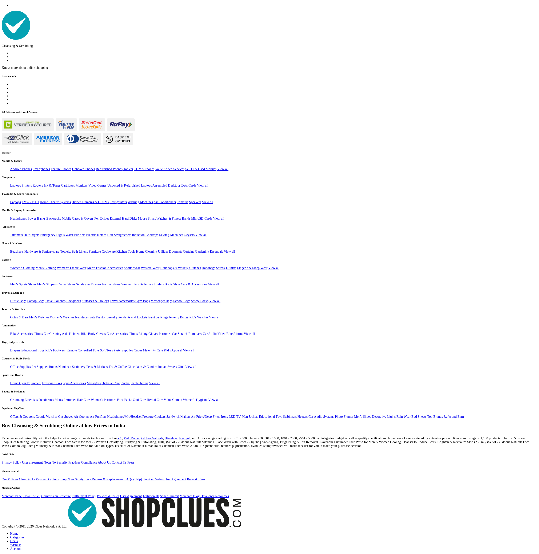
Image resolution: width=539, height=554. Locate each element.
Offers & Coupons (22, 416)
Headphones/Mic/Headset (124, 416)
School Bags (181, 301)
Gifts (181, 366)
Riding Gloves (148, 333)
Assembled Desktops (166, 185)
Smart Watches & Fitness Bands (169, 218)
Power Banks (36, 218)
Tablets (128, 169)
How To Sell (31, 496)
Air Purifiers (98, 416)
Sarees (220, 268)
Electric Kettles (96, 235)
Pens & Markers (97, 366)
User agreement (32, 462)
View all (222, 169)
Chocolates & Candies (142, 366)
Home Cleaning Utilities (152, 251)
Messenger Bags (161, 301)
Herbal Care (155, 400)
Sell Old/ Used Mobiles (200, 169)
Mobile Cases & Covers (77, 218)
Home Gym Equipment (25, 383)
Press (130, 462)
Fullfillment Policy (84, 496)
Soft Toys (106, 350)
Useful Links (8, 454)
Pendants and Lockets (132, 317)
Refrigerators (118, 202)
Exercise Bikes (52, 383)
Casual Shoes (66, 284)
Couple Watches (46, 416)
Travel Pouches (55, 301)
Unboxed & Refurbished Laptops (129, 185)
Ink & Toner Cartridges (59, 185)
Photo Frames (344, 416)
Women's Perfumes (103, 400)
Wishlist (15, 545)
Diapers (15, 350)
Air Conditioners (164, 202)
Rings (164, 317)
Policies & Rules (108, 496)
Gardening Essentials (209, 251)
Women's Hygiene (195, 400)
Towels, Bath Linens (74, 251)
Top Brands (435, 416)
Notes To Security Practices (62, 462)
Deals (14, 541)
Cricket (125, 383)
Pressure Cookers (153, 416)
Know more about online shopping (25, 67)
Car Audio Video (214, 333)
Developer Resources (214, 496)
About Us (104, 462)
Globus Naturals (152, 438)
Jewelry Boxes (178, 317)
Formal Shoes (111, 284)
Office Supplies (20, 366)
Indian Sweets (167, 366)
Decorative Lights (384, 416)
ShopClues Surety (72, 479)
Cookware (109, 251)
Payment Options (47, 479)
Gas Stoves (65, 416)
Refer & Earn (196, 479)
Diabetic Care (110, 383)
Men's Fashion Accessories (105, 268)
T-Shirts (230, 268)
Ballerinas (146, 284)
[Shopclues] (16, 38)
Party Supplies (123, 350)
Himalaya (171, 438)
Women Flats (130, 284)
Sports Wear (132, 268)
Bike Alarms (234, 333)
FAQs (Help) (133, 479)
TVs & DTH (30, 202)
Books (53, 366)
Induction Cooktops (145, 235)
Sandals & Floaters (88, 284)
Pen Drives (101, 218)
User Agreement (175, 479)
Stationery (78, 366)
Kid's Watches (198, 317)
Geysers (189, 235)
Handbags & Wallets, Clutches (180, 268)
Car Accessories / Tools (122, 333)
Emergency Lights (52, 235)
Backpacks (53, 218)
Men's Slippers (47, 284)
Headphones (18, 218)
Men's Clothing (46, 268)
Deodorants (46, 400)
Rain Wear (403, 416)
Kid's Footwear (55, 350)
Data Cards (188, 185)
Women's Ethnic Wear (71, 268)
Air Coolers (81, 416)
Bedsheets (17, 251)
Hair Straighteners (119, 235)
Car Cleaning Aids (56, 333)
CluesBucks (27, 479)
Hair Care (83, 400)
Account (15, 548)
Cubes (138, 350)
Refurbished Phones (109, 169)
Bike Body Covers (93, 333)
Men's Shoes (362, 416)
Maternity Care (153, 350)
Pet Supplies (40, 366)
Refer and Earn (454, 416)
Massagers (94, 383)
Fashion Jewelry (106, 317)
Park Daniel (132, 438)
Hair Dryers (31, 235)
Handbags (208, 268)
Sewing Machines (171, 235)
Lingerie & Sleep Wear (252, 268)
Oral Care (139, 400)
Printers (27, 185)
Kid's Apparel (173, 350)
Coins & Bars (19, 317)
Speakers (195, 202)
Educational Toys (32, 350)
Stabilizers (290, 416)
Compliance (89, 462)
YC (119, 438)
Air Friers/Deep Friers (205, 416)
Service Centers (153, 479)
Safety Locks (199, 301)
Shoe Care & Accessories (190, 284)
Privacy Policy (11, 462)
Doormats (175, 251)
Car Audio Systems (321, 416)
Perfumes (165, 333)
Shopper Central (10, 471)
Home (14, 533)
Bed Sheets (418, 416)
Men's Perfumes (65, 400)
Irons (224, 416)
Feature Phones (61, 169)
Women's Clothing (22, 268)
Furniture (95, 251)
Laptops (15, 185)
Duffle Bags (18, 301)
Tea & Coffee (118, 366)
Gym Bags (142, 301)
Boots (168, 284)
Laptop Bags (35, 301)
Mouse (142, 218)
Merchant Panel (12, 496)
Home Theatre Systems (55, 202)
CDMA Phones (144, 169)
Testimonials (151, 496)
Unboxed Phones (83, 169)
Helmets (74, 333)
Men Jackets (250, 416)
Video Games (97, 185)
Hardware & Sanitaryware (41, 251)
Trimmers (16, 235)
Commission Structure (56, 496)
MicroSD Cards (201, 218)
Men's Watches (39, 317)
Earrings (153, 317)
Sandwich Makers (178, 416)
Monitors (82, 185)
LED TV (235, 416)
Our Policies (10, 479)
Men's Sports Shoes (23, 284)
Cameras (182, 202)
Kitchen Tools (125, 251)
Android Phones (21, 169)
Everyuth (185, 438)
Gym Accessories (74, 383)
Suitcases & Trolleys (95, 301)
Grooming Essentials (24, 400)
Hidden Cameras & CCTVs (90, 202)
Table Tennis (139, 383)
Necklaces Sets (85, 317)
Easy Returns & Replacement (104, 479)
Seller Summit (169, 496)
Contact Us (119, 462)
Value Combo (173, 400)
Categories (17, 537)
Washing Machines (140, 202)
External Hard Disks (123, 218)
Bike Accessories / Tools (26, 333)
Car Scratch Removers (187, 333)
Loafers (159, 284)
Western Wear (150, 268)
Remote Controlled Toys (83, 350)
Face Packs (124, 400)
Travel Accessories (122, 301)
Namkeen (64, 366)
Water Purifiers (75, 235)
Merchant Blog (190, 496)
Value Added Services (169, 169)
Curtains (188, 251)
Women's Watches (62, 317)
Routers (38, 185)
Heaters (303, 416)
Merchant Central (11, 487)
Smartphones (41, 169)
